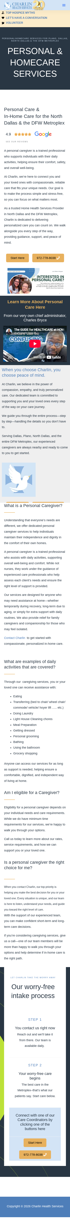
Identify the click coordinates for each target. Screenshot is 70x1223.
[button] (63, 5)
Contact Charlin (14, 638)
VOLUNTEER (14, 22)
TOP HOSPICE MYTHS (20, 12)
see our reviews (17, 142)
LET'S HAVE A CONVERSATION (26, 17)
